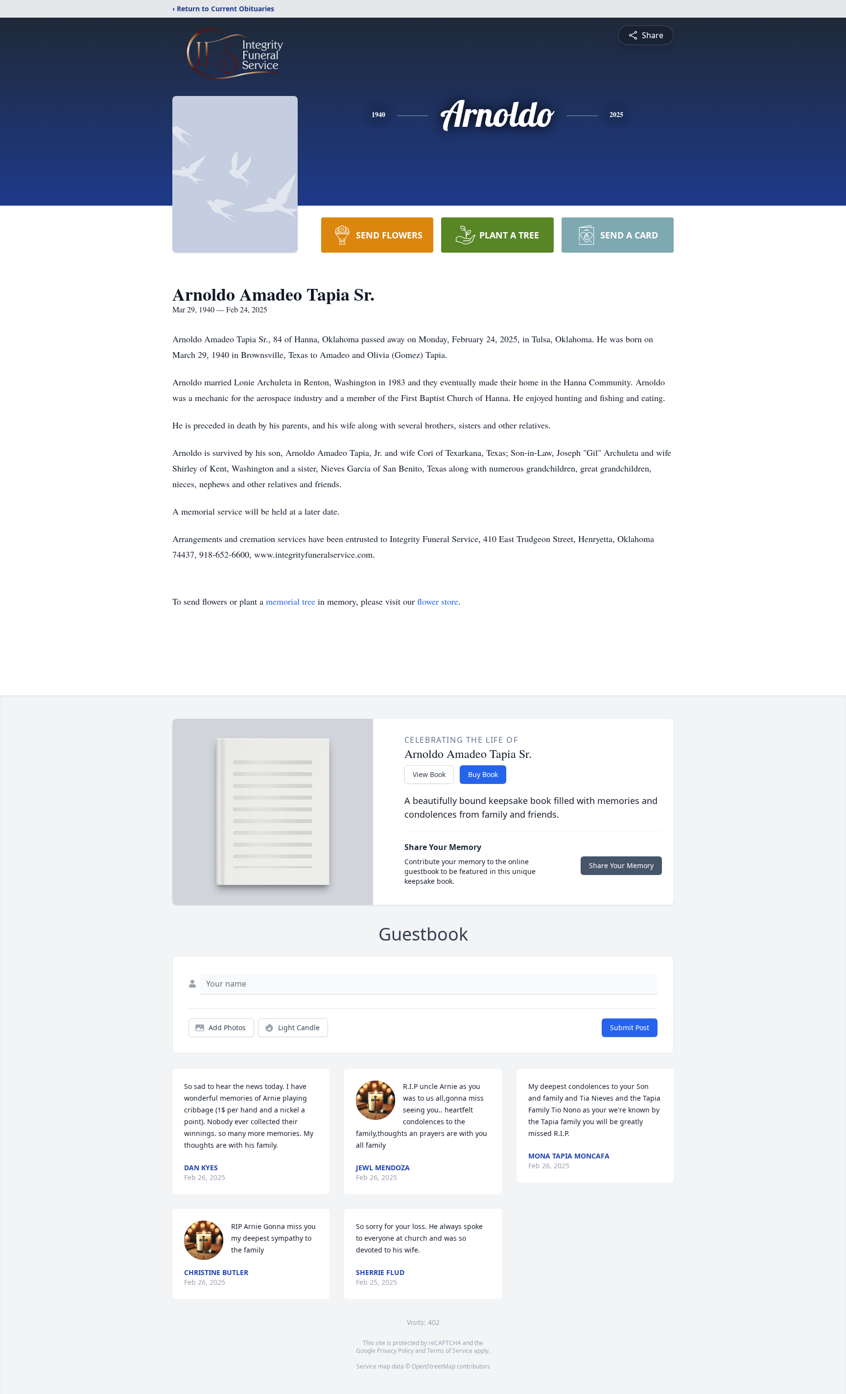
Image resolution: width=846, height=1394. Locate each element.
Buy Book (483, 774)
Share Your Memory (621, 865)
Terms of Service (449, 1351)
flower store (437, 601)
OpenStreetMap (433, 1366)
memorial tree (290, 601)
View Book (429, 774)
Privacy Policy (395, 1351)
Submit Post (629, 1027)
